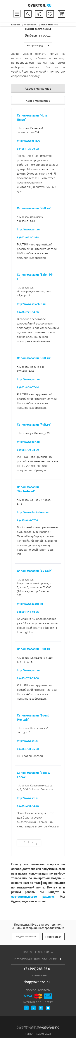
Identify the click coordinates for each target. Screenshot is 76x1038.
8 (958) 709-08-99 (28, 450)
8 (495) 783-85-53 (28, 749)
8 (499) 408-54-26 (28, 806)
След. (36, 843)
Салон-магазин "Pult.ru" (34, 208)
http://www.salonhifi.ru (31, 304)
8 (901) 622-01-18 (28, 237)
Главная (15, 24)
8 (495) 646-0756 (27, 520)
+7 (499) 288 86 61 (38, 969)
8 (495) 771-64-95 (28, 312)
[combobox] (38, 45)
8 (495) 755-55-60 (28, 678)
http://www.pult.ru (28, 229)
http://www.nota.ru (28, 141)
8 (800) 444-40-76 (28, 612)
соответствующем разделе (32, 897)
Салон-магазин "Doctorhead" (28, 489)
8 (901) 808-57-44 (28, 387)
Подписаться (53, 936)
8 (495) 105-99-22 (28, 149)
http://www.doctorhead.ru (33, 512)
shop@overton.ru (37, 982)
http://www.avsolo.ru (30, 604)
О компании (30, 24)
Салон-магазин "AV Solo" (34, 571)
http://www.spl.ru (28, 741)
